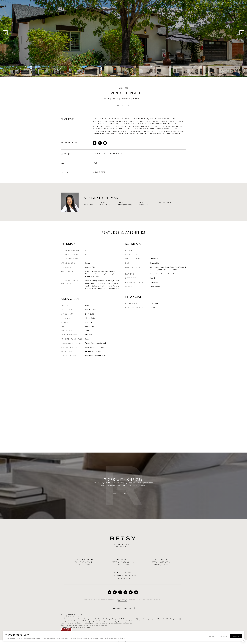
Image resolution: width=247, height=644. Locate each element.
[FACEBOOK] (109, 592)
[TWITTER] (120, 592)
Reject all (211, 636)
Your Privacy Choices (123, 642)
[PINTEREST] (136, 592)
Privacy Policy (127, 608)
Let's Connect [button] (123, 493)
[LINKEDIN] (115, 592)
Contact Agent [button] (123, 106)
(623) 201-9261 (105, 205)
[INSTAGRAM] (125, 592)
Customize (223, 636)
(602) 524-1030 (122, 547)
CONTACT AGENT (165, 202)
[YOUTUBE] (131, 592)
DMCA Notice (122, 601)
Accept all (236, 636)
